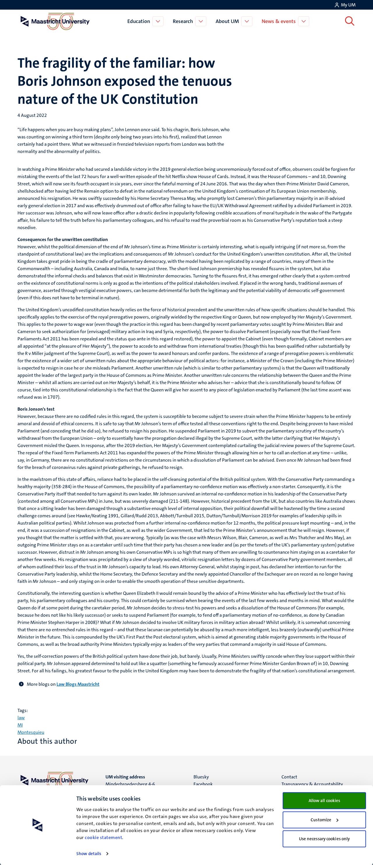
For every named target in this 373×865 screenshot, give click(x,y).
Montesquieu (30, 732)
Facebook (203, 784)
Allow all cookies (324, 801)
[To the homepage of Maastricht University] (55, 21)
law (21, 718)
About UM (227, 21)
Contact (289, 777)
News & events (279, 21)
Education (138, 21)
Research (183, 21)
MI (20, 725)
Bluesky (201, 777)
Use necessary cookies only (324, 839)
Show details (88, 854)
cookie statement (103, 837)
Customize (321, 820)
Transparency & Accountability (312, 784)
